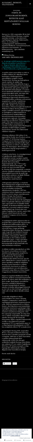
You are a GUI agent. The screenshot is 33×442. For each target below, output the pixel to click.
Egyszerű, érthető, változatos (12, 4)
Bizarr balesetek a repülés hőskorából (17, 69)
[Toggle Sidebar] (30, 4)
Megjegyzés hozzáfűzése (9, 380)
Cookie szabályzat (15, 435)
